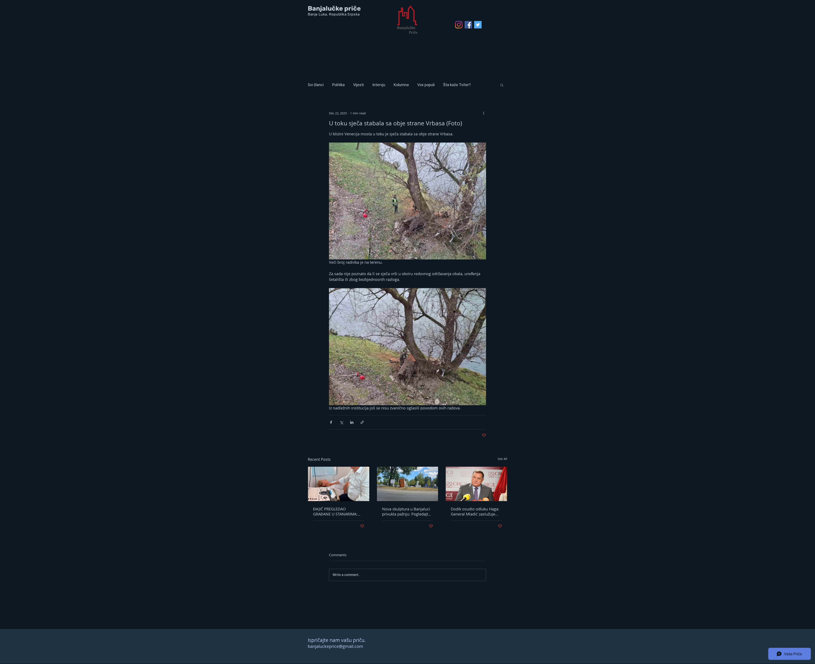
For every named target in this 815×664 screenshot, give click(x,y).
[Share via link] (362, 422)
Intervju (378, 85)
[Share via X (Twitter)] (341, 422)
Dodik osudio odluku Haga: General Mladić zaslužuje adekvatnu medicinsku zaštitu (475, 511)
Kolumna (401, 85)
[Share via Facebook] (331, 422)
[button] (502, 85)
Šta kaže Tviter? (457, 85)
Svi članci (316, 85)
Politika (338, 85)
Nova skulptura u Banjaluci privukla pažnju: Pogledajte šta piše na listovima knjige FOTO (406, 511)
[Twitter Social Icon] (478, 24)
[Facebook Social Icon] (468, 24)
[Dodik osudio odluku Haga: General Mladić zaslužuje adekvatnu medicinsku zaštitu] (476, 484)
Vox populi (426, 85)
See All (502, 459)
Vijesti (358, 85)
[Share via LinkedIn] (352, 422)
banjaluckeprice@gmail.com (335, 646)
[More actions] (483, 113)
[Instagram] (458, 24)
